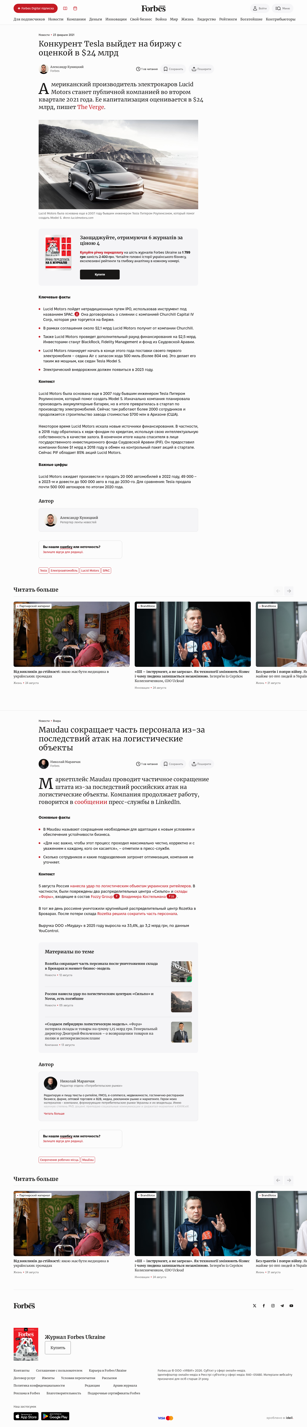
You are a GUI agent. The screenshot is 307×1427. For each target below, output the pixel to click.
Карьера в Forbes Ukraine (108, 1370)
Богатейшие (251, 19)
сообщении (91, 802)
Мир (174, 19)
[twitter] (254, 1305)
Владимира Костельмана (144, 897)
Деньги (95, 19)
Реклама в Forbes (27, 1393)
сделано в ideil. (279, 1418)
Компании (76, 19)
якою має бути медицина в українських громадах (61, 674)
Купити (100, 274)
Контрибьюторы (281, 19)
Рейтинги (228, 19)
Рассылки (109, 1378)
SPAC (106, 570)
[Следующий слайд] (288, 591)
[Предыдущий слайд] (278, 1180)
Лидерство (206, 19)
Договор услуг (24, 1378)
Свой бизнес (141, 19)
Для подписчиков (29, 19)
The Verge (90, 107)
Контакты (21, 1370)
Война (161, 19)
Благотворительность (64, 1393)
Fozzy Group (102, 897)
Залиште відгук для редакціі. (63, 552)
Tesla (43, 570)
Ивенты (48, 1378)
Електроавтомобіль (64, 570)
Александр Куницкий (67, 67)
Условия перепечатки (78, 1378)
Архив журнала (125, 1385)
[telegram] (282, 1305)
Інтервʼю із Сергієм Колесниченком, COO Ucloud (192, 676)
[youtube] (291, 1305)
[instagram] (273, 1305)
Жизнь (187, 19)
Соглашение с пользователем (59, 1370)
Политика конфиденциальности (39, 1385)
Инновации (116, 19)
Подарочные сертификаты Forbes (114, 1393)
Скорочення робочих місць (59, 1160)
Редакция (92, 1385)
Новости (55, 19)
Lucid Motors (90, 570)
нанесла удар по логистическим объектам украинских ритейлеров (130, 886)
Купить (58, 1347)
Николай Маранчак (65, 762)
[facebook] (263, 1305)
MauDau (88, 1160)
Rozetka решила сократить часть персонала (137, 914)
